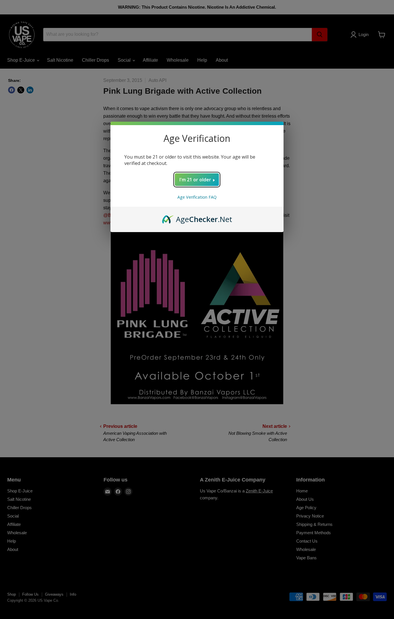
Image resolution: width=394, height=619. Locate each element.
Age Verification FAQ (197, 197)
